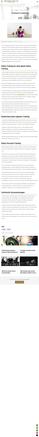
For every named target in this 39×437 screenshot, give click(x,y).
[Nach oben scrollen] (37, 425)
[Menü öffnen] (37, 1)
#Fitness (8, 229)
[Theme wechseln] (37, 435)
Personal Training (6, 61)
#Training (3, 229)
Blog (12, 10)
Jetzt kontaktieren (19, 282)
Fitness (16, 10)
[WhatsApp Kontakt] (37, 428)
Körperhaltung (21, 94)
